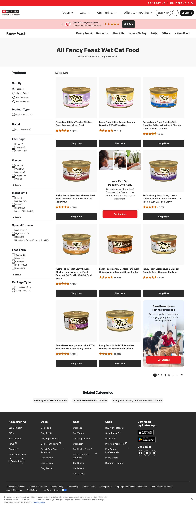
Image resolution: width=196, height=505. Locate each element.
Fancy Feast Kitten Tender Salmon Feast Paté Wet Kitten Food (117, 124)
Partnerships (15, 438)
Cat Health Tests (81, 449)
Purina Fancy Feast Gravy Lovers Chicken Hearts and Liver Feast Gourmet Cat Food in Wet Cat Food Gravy (74, 273)
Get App (128, 24)
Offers (166, 33)
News (11, 443)
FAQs (154, 33)
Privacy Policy (57, 486)
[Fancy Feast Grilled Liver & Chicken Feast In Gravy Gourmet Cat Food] (163, 244)
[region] (98, 499)
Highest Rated (22, 93)
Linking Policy (106, 486)
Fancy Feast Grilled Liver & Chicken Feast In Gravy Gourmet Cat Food (161, 270)
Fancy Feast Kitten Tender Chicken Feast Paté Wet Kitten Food (74, 124)
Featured (20, 89)
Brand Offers (111, 457)
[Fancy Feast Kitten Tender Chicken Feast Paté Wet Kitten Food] (76, 97)
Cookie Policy (32, 490)
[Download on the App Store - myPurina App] (146, 432)
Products (102, 33)
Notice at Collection (38, 486)
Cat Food (77, 427)
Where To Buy (138, 33)
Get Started (164, 359)
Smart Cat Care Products (81, 456)
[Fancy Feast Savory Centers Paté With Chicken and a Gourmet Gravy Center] (120, 244)
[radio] (13, 89)
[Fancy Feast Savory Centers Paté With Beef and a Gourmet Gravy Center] (76, 321)
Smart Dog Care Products (49, 451)
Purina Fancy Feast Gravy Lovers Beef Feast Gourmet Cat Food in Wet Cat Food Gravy (75, 198)
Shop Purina (111, 433)
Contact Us (16, 461)
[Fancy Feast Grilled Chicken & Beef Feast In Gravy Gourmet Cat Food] (120, 321)
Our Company (16, 427)
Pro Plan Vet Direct (115, 443)
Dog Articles (47, 468)
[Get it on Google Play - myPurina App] (147, 439)
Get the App (120, 214)
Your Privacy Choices (52, 490)
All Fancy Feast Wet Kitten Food (50, 400)
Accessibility (72, 486)
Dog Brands (47, 457)
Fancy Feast (84, 33)
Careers (12, 449)
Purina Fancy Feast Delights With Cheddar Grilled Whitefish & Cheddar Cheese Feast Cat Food (162, 125)
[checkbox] (13, 114)
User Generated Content (161, 486)
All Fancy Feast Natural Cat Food (90, 400)
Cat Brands (78, 463)
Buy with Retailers (114, 427)
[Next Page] (177, 375)
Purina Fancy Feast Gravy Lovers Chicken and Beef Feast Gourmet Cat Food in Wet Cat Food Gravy (162, 198)
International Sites (18, 454)
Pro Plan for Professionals (112, 451)
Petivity (109, 438)
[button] (76, 143)
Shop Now (163, 12)
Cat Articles (79, 473)
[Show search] (175, 13)
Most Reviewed (22, 97)
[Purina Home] (11, 13)
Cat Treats (78, 433)
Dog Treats (46, 433)
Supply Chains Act (14, 490)
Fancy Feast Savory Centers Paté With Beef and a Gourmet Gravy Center (75, 347)
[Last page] (182, 375)
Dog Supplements (50, 438)
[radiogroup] (20, 95)
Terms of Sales (89, 486)
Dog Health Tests (49, 443)
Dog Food (46, 427)
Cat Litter (78, 443)
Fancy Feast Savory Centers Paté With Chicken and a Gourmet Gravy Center (119, 270)
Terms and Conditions (15, 486)
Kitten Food (182, 33)
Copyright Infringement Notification (131, 486)
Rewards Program (114, 463)
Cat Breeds (78, 468)
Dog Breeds (47, 463)
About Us (118, 33)
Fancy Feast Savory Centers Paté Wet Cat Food (137, 400)
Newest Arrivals (22, 101)
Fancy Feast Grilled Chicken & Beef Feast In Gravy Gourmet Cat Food (117, 347)
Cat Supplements (81, 438)
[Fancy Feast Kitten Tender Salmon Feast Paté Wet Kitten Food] (120, 97)
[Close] (62, 24)
